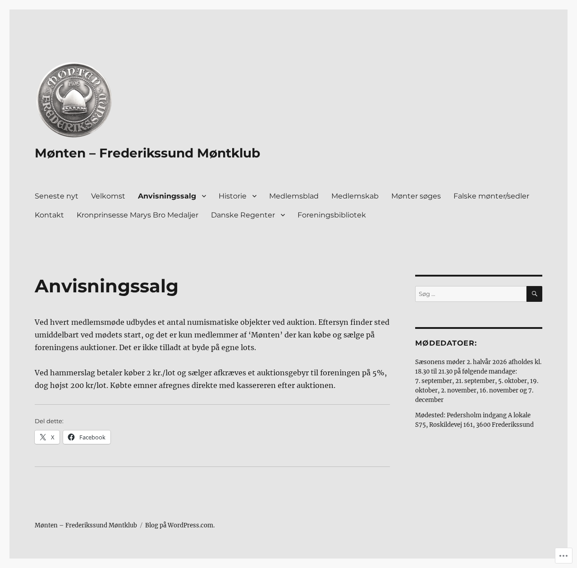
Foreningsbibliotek (332, 215)
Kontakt (49, 215)
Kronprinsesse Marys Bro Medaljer (137, 215)
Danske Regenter (243, 215)
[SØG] (534, 294)
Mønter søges (416, 196)
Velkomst (108, 196)
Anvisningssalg (167, 196)
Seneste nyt (56, 196)
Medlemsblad (294, 196)
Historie (233, 196)
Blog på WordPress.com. (180, 525)
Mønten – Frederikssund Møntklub (147, 153)
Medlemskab (355, 196)
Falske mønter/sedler (491, 196)
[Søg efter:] (470, 294)
